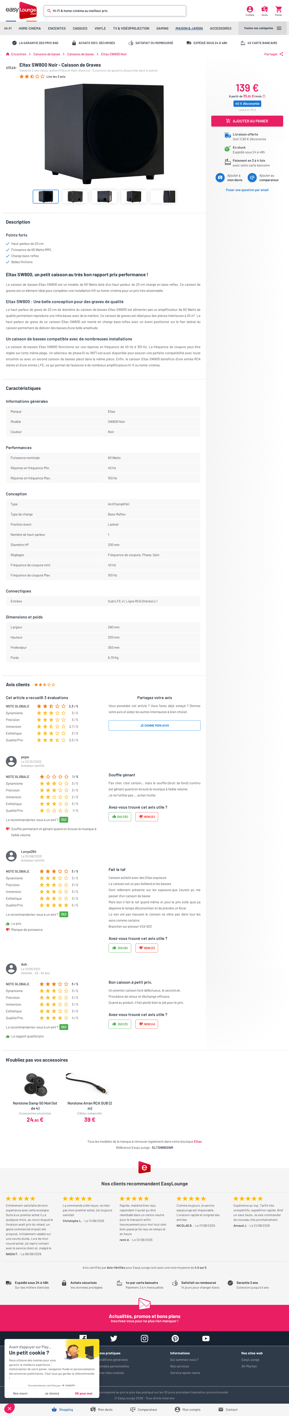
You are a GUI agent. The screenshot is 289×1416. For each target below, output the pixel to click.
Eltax (198, 1141)
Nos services (179, 1366)
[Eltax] (11, 67)
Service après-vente (185, 1373)
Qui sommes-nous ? (184, 1359)
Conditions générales (112, 1359)
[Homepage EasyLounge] (21, 10)
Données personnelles (113, 1366)
